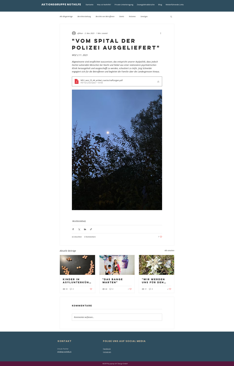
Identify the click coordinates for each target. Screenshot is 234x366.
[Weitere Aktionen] (160, 33)
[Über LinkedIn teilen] (85, 229)
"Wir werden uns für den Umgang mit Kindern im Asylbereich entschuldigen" (156, 281)
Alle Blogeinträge (66, 16)
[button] (171, 16)
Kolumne (132, 16)
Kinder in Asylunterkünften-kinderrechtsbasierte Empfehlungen (77, 281)
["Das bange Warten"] (117, 265)
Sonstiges (144, 16)
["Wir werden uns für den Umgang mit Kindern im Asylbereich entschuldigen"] (156, 265)
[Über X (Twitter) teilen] (79, 229)
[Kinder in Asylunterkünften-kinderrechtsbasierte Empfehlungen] (77, 265)
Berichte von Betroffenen (105, 16)
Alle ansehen (169, 250)
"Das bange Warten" (112, 281)
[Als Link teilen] (91, 229)
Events (121, 16)
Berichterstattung (84, 16)
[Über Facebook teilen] (73, 229)
